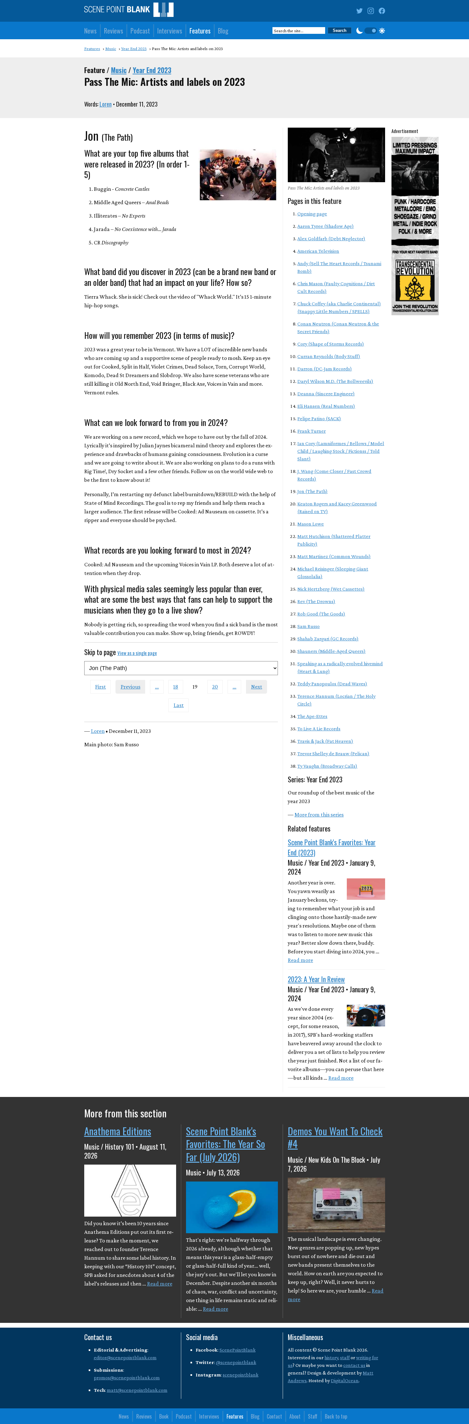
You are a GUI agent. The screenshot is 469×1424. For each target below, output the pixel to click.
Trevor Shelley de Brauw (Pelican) (333, 753)
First (100, 686)
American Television (318, 251)
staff (345, 1357)
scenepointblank (240, 1374)
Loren (106, 104)
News (90, 30)
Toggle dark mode (370, 30)
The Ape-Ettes (312, 716)
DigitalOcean (345, 1380)
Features (200, 30)
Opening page (312, 213)
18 (175, 686)
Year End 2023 (152, 70)
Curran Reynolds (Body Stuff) (328, 356)
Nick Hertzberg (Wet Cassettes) (331, 589)
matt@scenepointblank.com (137, 1390)
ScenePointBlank (238, 1350)
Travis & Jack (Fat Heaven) (325, 741)
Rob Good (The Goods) (321, 613)
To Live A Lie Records (318, 728)
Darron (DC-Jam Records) (324, 368)
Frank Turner (311, 431)
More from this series (319, 814)
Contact (274, 1416)
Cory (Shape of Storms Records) (330, 344)
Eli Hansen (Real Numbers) (326, 406)
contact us (354, 1365)
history (331, 1357)
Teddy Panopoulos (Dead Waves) (332, 683)
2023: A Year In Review (316, 979)
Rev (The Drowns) (316, 601)
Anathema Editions (117, 1130)
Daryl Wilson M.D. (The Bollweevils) (335, 381)
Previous (130, 686)
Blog (223, 30)
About (295, 1416)
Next (256, 686)
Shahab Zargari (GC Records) (328, 638)
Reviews (113, 30)
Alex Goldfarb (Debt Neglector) (331, 238)
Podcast (140, 30)
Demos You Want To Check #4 (335, 1137)
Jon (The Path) (312, 491)
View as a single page (137, 652)
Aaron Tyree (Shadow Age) (325, 226)
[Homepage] (129, 11)
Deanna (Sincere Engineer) (326, 393)
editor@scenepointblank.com (125, 1357)
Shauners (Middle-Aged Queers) (331, 651)
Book (163, 1416)
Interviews (169, 30)
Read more (300, 960)
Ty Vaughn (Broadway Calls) (327, 766)
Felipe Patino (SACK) (319, 418)
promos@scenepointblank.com (127, 1377)
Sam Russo (308, 626)
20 (215, 686)
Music (119, 70)
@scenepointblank (236, 1362)
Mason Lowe (310, 523)
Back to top (336, 1416)
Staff (312, 1416)
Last (179, 705)
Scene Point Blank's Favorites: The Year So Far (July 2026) (225, 1143)
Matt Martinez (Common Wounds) (334, 556)
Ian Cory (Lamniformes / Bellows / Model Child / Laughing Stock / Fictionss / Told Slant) (340, 451)
